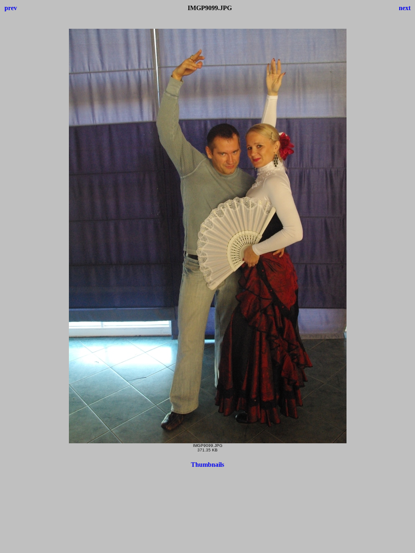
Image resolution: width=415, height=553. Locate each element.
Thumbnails (207, 464)
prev (10, 7)
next (405, 7)
